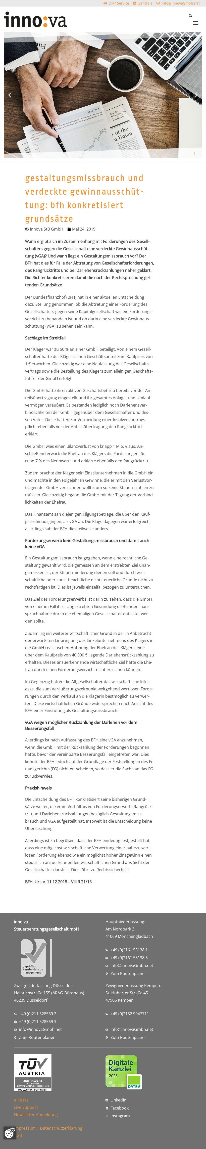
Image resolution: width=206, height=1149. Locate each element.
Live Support (26, 1107)
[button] (190, 15)
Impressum (25, 1128)
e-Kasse (21, 1100)
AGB (18, 1135)
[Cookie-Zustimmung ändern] (10, 1133)
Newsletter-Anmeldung (36, 1114)
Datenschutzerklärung (61, 1128)
